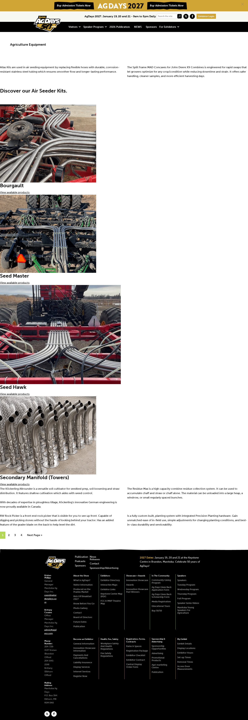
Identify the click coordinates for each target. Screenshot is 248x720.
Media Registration (161, 601)
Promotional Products (158, 659)
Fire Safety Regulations (107, 654)
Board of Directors (82, 617)
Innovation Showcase (137, 580)
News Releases (95, 558)
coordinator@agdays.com (50, 598)
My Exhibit (182, 639)
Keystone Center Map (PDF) (111, 595)
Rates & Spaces (134, 646)
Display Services (81, 667)
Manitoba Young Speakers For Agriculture (185, 610)
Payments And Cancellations (80, 656)
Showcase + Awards (135, 576)
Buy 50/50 (157, 610)
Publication (81, 557)
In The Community (160, 576)
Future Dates (80, 622)
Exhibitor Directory (110, 580)
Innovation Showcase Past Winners (137, 590)
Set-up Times (184, 657)
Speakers (181, 576)
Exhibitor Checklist (135, 655)
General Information (83, 643)
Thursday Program (186, 594)
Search (179, 16)
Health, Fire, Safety (109, 639)
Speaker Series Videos (188, 603)
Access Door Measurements (184, 667)
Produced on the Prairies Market (81, 590)
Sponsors (151, 26)
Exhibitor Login (206, 16)
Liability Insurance (82, 662)
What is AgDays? (81, 580)
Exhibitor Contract (135, 660)
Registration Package (137, 650)
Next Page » (34, 536)
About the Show (81, 576)
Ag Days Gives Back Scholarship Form (161, 595)
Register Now (80, 676)
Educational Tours (161, 606)
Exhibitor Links (108, 589)
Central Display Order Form (134, 665)
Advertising (157, 653)
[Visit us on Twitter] (185, 16)
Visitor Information (83, 585)
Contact (94, 563)
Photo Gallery (80, 608)
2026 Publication (119, 26)
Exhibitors (105, 576)
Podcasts (80, 561)
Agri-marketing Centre (159, 666)
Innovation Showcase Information (84, 649)
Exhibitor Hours (185, 653)
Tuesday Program (186, 585)
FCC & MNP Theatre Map (111, 602)
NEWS (138, 26)
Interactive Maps (109, 585)
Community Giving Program (161, 581)
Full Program (184, 598)
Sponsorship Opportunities (159, 647)
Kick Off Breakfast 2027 (82, 597)
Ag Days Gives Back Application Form (161, 588)
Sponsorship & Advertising (158, 640)
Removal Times (185, 662)
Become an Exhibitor (83, 639)
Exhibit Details (184, 643)
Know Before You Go (83, 603)
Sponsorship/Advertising (104, 568)
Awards (130, 585)
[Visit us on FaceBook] (192, 16)
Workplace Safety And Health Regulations (110, 646)
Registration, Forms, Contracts (135, 640)
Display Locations (186, 648)
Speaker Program (93, 26)
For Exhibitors (167, 26)
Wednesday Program (188, 589)
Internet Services (81, 671)
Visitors (72, 26)
